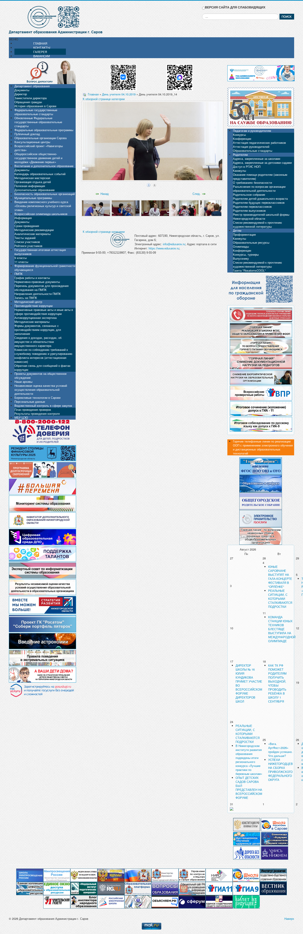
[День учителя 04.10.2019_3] (155, 208)
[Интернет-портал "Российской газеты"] (110, 888)
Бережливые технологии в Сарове (37, 397)
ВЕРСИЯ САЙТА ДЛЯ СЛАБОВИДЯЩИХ (235, 7)
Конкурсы (239, 134)
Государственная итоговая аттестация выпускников (40, 252)
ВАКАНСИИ (41, 56)
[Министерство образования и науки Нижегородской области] (165, 875)
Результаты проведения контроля (37, 413)
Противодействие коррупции (33, 306)
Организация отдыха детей (32, 182)
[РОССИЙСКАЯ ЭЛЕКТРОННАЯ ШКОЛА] (110, 901)
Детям (237, 230)
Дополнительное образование (34, 190)
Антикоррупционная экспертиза (35, 318)
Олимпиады (241, 246)
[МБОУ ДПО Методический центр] (138, 901)
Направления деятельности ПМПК (37, 294)
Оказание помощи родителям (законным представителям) (260, 176)
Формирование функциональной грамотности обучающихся (44, 268)
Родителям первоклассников (252, 206)
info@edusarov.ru (174, 244)
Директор (20, 94)
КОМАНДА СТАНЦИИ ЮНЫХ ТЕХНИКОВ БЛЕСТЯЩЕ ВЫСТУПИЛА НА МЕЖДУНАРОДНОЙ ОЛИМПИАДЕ (281, 629)
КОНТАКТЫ (41, 47)
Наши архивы (23, 381)
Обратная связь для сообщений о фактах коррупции (42, 367)
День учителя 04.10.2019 (119, 94)
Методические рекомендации (34, 230)
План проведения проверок (32, 409)
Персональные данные (29, 401)
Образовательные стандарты (252, 150)
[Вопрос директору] (42, 72)
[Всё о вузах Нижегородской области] (275, 852)
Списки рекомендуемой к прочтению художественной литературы (257, 224)
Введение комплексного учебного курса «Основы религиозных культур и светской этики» (42, 206)
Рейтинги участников (28, 246)
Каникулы (239, 170)
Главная (93, 94)
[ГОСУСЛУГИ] (260, 518)
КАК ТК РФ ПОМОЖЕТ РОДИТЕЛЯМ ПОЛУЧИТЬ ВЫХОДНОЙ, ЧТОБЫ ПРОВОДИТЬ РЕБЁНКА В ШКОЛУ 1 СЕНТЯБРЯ (277, 683)
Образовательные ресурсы (251, 242)
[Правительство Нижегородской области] (138, 875)
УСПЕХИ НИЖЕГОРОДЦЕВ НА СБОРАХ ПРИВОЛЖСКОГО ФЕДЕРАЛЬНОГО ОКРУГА (280, 770)
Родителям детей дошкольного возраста (260, 198)
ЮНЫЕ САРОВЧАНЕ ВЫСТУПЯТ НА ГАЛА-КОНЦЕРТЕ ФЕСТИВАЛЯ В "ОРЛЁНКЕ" (280, 577)
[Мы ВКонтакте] (123, 76)
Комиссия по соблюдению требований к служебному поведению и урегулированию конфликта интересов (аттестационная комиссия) (43, 356)
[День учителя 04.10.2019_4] (184, 208)
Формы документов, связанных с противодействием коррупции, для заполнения (37, 330)
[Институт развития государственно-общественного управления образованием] (273, 875)
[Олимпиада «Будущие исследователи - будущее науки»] (275, 838)
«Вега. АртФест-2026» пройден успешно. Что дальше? (280, 750)
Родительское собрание (249, 194)
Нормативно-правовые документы (37, 282)
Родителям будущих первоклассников (259, 202)
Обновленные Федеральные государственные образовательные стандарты (38, 122)
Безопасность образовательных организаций (44, 194)
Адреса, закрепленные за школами (256, 158)
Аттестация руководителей (251, 146)
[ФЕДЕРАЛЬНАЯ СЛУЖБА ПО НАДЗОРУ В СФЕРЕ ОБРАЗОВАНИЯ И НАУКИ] (83, 875)
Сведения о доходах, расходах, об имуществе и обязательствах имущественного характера (37, 342)
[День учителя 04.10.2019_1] (96, 208)
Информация (23, 218)
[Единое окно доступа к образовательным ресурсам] (56, 888)
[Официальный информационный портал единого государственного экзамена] (219, 888)
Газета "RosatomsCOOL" (249, 270)
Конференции (242, 138)
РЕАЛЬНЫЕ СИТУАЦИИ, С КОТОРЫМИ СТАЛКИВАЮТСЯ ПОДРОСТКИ (280, 598)
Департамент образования (32, 86)
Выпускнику (241, 258)
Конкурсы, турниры (246, 254)
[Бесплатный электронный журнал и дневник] (138, 888)
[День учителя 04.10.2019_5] (214, 208)
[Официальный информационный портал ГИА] (246, 888)
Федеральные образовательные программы (43, 130)
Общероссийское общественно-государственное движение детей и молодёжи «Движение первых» (38, 158)
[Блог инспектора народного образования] (83, 901)
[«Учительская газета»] (56, 901)
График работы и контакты (32, 278)
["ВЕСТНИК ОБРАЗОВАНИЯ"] (273, 888)
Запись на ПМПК (25, 298)
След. (197, 194)
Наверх (289, 918)
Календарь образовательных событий (39, 174)
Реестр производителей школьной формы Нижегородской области (261, 216)
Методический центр (28, 302)
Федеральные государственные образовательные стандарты (35, 112)
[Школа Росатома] (275, 824)
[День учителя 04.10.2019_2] (125, 208)
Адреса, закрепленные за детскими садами (262, 162)
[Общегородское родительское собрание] (260, 501)
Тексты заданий (24, 238)
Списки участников (27, 242)
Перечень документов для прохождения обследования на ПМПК (41, 288)
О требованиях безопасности (252, 182)
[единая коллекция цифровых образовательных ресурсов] (29, 888)
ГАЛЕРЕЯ (40, 51)
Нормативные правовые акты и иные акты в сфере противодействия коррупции (43, 312)
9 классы (20, 258)
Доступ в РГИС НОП (246, 166)
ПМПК (18, 274)
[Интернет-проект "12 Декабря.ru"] (247, 824)
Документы (21, 90)
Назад (104, 194)
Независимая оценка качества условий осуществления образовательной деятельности (40, 389)
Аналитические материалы (32, 234)
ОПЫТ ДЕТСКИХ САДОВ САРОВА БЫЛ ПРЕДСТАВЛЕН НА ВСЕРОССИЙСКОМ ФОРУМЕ (249, 788)
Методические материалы (31, 322)
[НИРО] (219, 875)
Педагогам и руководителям (252, 130)
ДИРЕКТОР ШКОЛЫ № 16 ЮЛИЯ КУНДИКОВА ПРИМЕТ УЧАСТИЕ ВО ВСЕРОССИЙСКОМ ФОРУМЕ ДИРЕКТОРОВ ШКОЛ (249, 683)
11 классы (21, 262)
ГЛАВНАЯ (40, 43)
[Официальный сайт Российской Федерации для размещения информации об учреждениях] (192, 888)
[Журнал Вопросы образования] (165, 888)
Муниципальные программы (33, 198)
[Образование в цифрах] (260, 483)
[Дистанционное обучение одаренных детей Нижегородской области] (247, 838)
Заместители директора (30, 98)
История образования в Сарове (35, 106)
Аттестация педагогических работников (259, 142)
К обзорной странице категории (104, 99)
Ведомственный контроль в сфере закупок (43, 405)
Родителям (240, 154)
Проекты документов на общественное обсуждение (40, 375)
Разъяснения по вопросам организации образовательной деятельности (259, 188)
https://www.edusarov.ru (164, 248)
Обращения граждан (28, 102)
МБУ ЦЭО (21, 417)
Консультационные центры (32, 142)
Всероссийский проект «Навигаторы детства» (38, 148)
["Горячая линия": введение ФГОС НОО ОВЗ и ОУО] (260, 466)
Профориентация (244, 234)
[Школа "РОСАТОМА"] (246, 875)
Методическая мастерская (32, 178)
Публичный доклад (27, 134)
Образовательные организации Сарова (40, 138)
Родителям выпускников (249, 210)
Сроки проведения (26, 226)
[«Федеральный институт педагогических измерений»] (83, 888)
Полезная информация (29, 186)
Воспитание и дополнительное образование (43, 166)
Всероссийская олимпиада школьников (40, 214)
